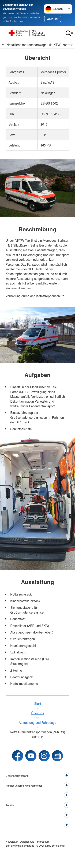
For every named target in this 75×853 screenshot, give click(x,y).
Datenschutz (27, 841)
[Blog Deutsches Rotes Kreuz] (57, 755)
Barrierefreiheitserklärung (20, 845)
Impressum (43, 841)
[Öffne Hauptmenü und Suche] (69, 33)
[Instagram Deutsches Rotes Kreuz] (44, 755)
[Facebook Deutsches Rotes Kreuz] (17, 755)
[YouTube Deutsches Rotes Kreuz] (30, 755)
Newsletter (12, 841)
